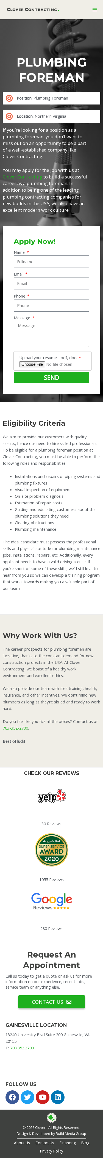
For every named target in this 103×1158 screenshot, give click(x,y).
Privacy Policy (51, 1151)
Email (19, 274)
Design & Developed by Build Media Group (51, 1133)
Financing (68, 1142)
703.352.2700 (22, 1047)
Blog (85, 1142)
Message (22, 317)
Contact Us (44, 1142)
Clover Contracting (22, 177)
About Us (22, 1142)
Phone (20, 296)
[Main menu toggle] (95, 9)
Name (20, 252)
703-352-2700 (15, 728)
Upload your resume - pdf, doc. (48, 357)
